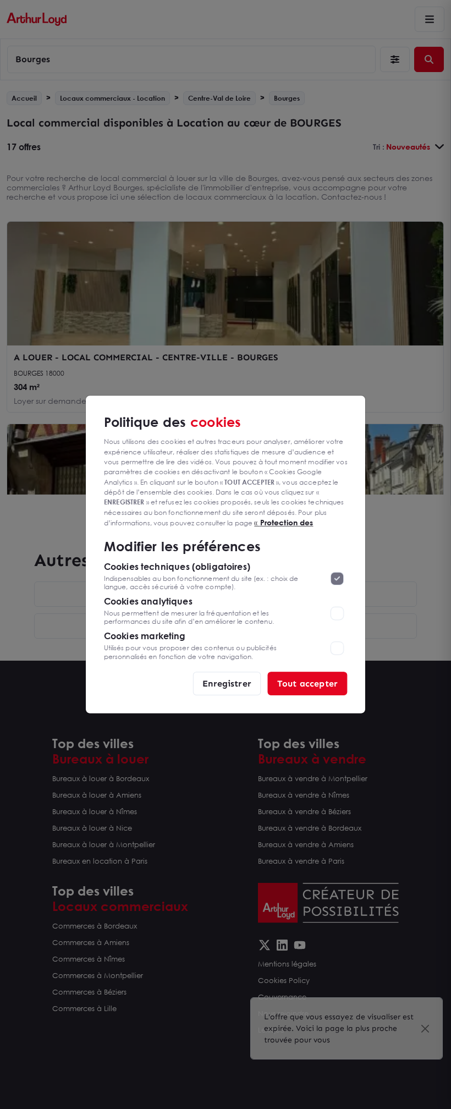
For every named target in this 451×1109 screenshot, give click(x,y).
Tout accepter (307, 683)
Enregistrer (226, 683)
